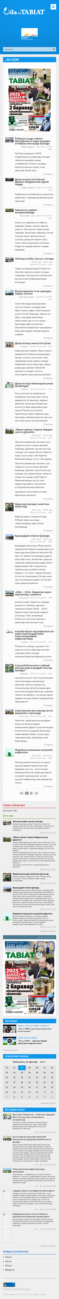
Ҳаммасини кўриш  (11, 1050)
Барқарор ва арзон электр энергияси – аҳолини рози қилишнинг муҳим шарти (31, 1215)
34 (14, 1077)
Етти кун (36, 262)
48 (37, 1068)
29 (52, 1077)
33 (22, 1077)
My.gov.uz (10, 1270)
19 (22, 1087)
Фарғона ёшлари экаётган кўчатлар (31, 874)
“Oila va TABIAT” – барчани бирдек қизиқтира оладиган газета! (32, 1042)
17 (37, 1087)
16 (45, 1087)
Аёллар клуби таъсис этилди (28, 821)
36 (52, 1073)
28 (7, 1082)
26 (22, 1082)
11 (29, 1092)
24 (37, 1082)
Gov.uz (8, 1265)
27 (14, 1082)
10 (37, 1092)
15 (52, 1087)
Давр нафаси (28, 147)
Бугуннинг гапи (27, 216)
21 (7, 1087)
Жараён (24, 673)
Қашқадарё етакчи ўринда (26, 887)
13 (14, 1092)
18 (29, 1087)
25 (29, 1082)
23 (45, 1082)
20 (14, 1087)
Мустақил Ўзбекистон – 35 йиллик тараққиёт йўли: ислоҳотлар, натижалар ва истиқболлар (34, 1117)
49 (29, 1068)
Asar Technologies (23, 1294)
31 (37, 1077)
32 (29, 1077)
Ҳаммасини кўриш (48, 931)
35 (7, 1077)
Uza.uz (8, 1257)
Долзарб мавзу (27, 297)
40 (37, 1073)
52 (7, 1068)
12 (22, 1092)
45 (7, 1073)
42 (22, 1073)
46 (52, 1068)
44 (14, 1073)
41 (29, 1073)
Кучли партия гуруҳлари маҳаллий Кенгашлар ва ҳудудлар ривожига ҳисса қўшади (32, 1139)
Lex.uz (8, 1261)
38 (45, 1073)
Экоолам (23, 598)
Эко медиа (11, 1021)
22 (52, 1082)
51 (14, 1068)
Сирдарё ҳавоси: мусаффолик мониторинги (34, 1190)
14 (7, 1092)
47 (45, 1068)
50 (22, 1068)
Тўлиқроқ (48, 174)
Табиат (24, 346)
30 (45, 1077)
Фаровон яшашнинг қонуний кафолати (33, 913)
